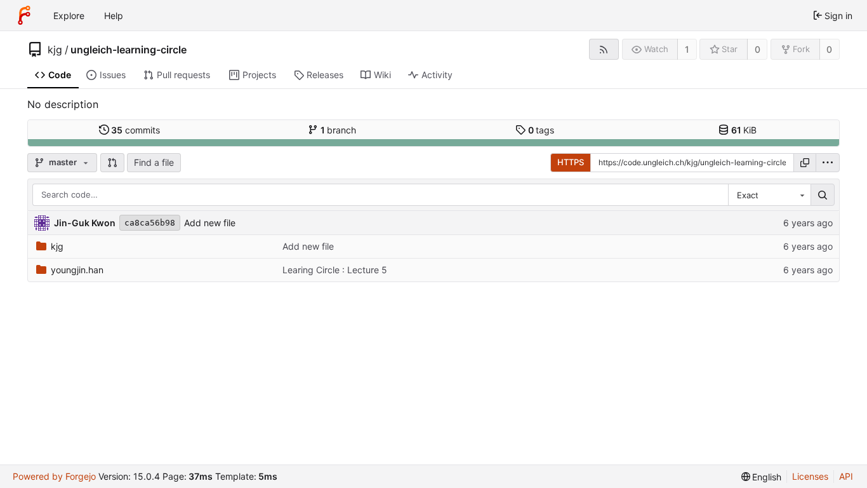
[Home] (24, 15)
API (846, 476)
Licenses (810, 476)
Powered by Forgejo (54, 476)
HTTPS (570, 162)
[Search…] (823, 195)
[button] (112, 162)
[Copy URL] (804, 162)
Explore (68, 15)
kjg (55, 49)
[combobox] (769, 195)
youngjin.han (77, 269)
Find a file (154, 162)
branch (339, 130)
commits (135, 130)
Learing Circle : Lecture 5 (334, 269)
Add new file (209, 222)
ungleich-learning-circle (128, 49)
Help (113, 15)
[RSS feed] (604, 49)
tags (541, 130)
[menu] (828, 162)
